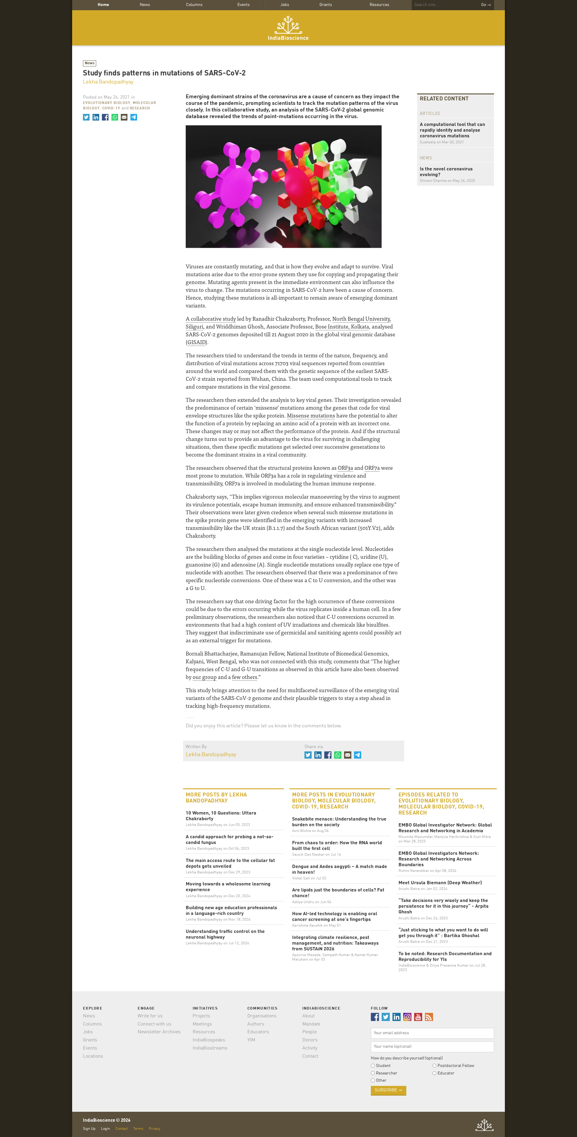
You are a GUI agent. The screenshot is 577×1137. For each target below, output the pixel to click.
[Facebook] (105, 117)
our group (205, 676)
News (145, 5)
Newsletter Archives (159, 1032)
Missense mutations (311, 415)
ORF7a (372, 467)
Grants (325, 5)
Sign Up (89, 1129)
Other (381, 1080)
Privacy (154, 1129)
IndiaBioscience (288, 27)
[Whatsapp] (114, 117)
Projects (201, 1016)
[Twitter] (86, 117)
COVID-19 (111, 108)
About (308, 1016)
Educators (258, 1032)
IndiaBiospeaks (209, 1040)
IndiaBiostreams (210, 1048)
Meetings (202, 1024)
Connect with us (154, 1024)
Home (103, 5)
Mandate (311, 1024)
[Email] (124, 117)
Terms (138, 1129)
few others (244, 676)
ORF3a (345, 467)
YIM (251, 1040)
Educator (446, 1073)
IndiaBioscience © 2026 (106, 1120)
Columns (194, 5)
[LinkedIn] (95, 117)
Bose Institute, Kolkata (342, 326)
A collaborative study (211, 318)
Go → (486, 5)
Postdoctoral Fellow (456, 1066)
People (309, 1032)
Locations (93, 1056)
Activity (309, 1048)
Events (243, 5)
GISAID (196, 342)
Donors (310, 1040)
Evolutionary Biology (106, 103)
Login (105, 1129)
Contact (310, 1056)
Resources (379, 5)
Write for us (150, 1016)
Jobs (284, 5)
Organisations (261, 1016)
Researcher (386, 1073)
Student (383, 1066)
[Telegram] (133, 117)
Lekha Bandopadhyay (108, 82)
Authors (255, 1024)
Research (140, 108)
